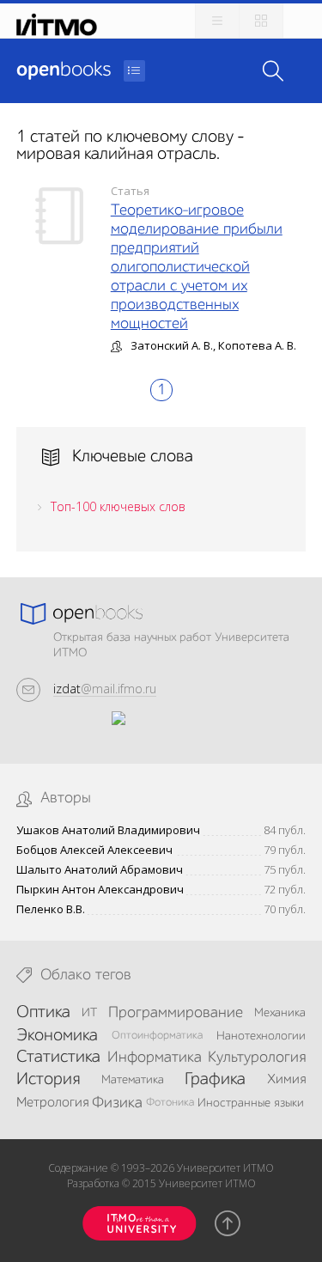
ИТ (89, 1013)
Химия (286, 1080)
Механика (280, 1013)
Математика (132, 1080)
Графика (215, 1079)
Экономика (57, 1036)
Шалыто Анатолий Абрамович (99, 869)
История (48, 1079)
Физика (117, 1103)
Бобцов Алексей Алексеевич (94, 850)
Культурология (257, 1057)
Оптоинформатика (157, 1035)
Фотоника (170, 1102)
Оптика (43, 1012)
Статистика (58, 1057)
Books (63, 70)
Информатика (154, 1057)
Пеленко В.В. (50, 909)
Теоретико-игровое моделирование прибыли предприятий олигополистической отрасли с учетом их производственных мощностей (197, 267)
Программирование (175, 1013)
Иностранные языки (250, 1103)
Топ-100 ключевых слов (118, 506)
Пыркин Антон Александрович (100, 889)
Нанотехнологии (261, 1036)
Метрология (52, 1103)
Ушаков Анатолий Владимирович (108, 830)
